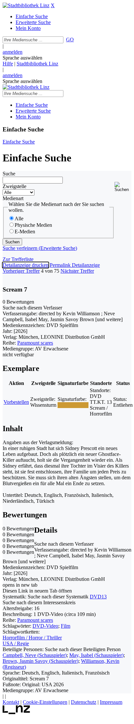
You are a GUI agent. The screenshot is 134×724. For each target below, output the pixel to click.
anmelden (12, 52)
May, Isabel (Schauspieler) (96, 655)
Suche (9, 173)
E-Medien (25, 231)
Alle (19, 218)
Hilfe (8, 63)
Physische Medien (33, 225)
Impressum (111, 702)
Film (65, 626)
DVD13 (98, 596)
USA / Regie (16, 643)
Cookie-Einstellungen (45, 702)
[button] (122, 187)
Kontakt (11, 702)
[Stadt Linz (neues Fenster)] (16, 712)
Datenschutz (83, 702)
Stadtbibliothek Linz (37, 63)
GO (70, 39)
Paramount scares (35, 343)
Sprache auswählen (22, 58)
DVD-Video (45, 626)
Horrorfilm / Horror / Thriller (32, 637)
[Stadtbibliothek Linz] (26, 5)
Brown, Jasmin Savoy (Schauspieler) (40, 661)
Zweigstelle (14, 186)
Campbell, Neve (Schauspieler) (35, 655)
